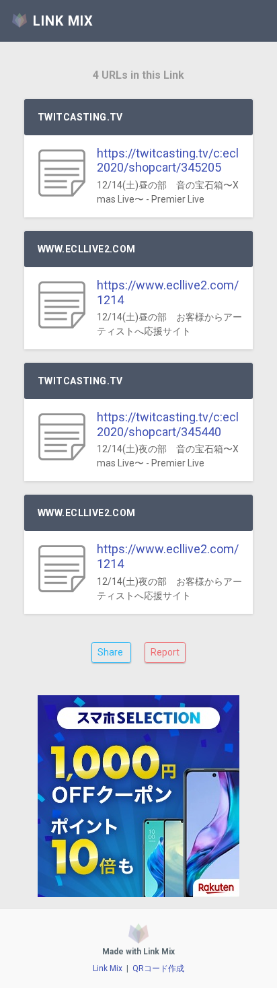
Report (165, 652)
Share (111, 652)
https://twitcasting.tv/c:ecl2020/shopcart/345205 (168, 160)
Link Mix (107, 968)
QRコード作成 (158, 968)
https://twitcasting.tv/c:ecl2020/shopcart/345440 (168, 424)
